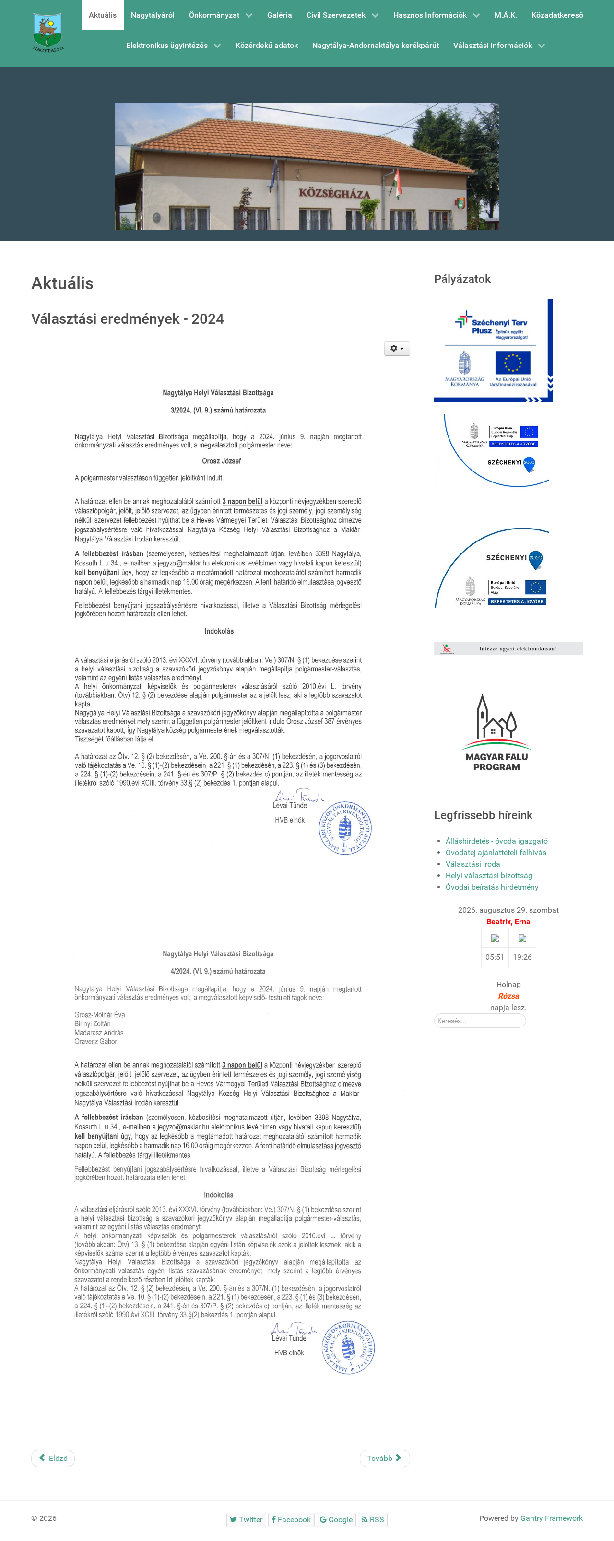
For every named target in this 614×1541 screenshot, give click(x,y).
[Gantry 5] (48, 33)
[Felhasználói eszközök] (397, 348)
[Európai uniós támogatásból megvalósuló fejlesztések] (491, 453)
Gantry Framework (551, 1518)
